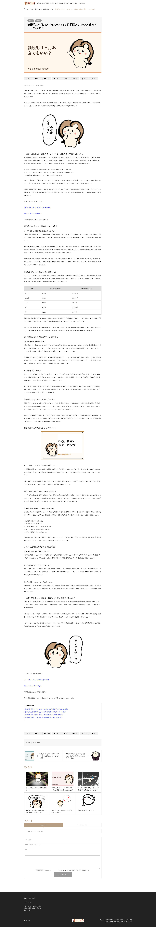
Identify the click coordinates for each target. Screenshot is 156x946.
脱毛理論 (38, 20)
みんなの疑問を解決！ (30, 898)
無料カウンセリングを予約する (33, 213)
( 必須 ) (28, 839)
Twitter (26, 920)
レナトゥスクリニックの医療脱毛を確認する (36, 680)
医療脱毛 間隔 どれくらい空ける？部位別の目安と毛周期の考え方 (44, 714)
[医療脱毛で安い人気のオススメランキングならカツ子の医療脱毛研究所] (78, 920)
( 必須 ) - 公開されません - (33, 844)
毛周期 (30, 20)
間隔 (29, 742)
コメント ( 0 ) (43, 825)
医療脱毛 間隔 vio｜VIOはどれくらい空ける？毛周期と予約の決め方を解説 (46, 709)
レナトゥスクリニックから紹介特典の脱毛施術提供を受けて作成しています (33, 908)
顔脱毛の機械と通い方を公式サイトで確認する (37, 207)
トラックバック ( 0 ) (82, 825)
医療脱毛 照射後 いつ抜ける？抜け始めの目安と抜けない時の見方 (44, 717)
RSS (29, 920)
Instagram (24, 920)
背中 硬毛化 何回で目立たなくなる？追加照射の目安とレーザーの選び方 (45, 712)
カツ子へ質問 (27, 902)
